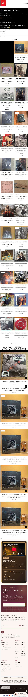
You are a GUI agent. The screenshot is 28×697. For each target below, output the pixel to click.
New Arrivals (4, 642)
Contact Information (6, 666)
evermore (16, 651)
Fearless (23, 642)
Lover (16, 649)
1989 (16, 646)
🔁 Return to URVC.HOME (6, 17)
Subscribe (2, 36)
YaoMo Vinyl (17, 664)
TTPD (16, 653)
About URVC (17, 662)
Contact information (4, 690)
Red (22, 644)
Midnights (23, 651)
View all (13, 343)
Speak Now (17, 644)
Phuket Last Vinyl (19, 666)
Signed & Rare (4, 644)
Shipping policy (23, 688)
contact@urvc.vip (10, 22)
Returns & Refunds (5, 664)
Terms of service (16, 688)
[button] (25, 3)
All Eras (16, 657)
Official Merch (5, 649)
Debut (16, 642)
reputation (23, 646)
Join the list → (23, 625)
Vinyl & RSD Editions (6, 646)
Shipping (3, 662)
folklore (23, 649)
